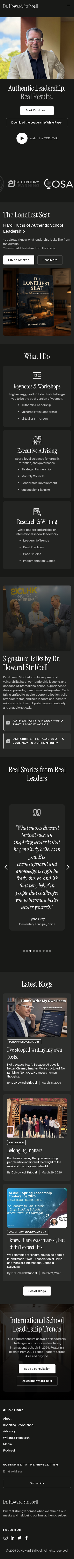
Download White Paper (37, 1381)
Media (7, 1444)
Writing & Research (16, 1438)
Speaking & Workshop (18, 1425)
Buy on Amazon (18, 260)
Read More (50, 260)
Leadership (16, 1142)
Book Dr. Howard (37, 110)
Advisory (9, 1431)
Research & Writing (37, 522)
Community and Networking (27, 1232)
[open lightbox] (22, 138)
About (7, 1418)
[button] (68, 6)
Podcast (9, 1450)
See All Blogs (37, 1291)
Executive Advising (37, 451)
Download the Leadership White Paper (37, 122)
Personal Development (24, 1041)
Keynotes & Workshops (37, 386)
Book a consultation (37, 1369)
